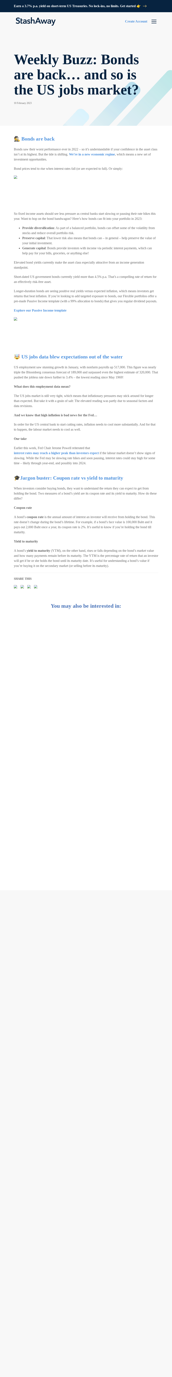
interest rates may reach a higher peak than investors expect (56, 453)
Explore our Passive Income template (40, 310)
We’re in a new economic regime (92, 154)
